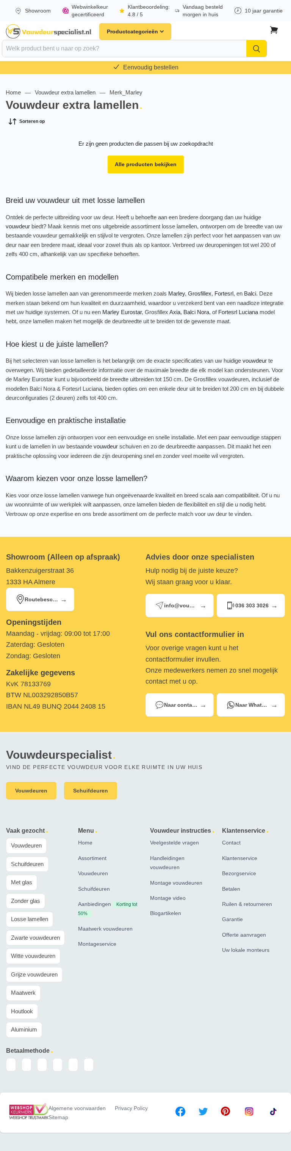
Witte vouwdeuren (33, 956)
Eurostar (131, 312)
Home (13, 92)
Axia (174, 312)
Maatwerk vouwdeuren (105, 929)
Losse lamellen (29, 919)
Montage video (168, 898)
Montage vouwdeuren (176, 883)
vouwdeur (18, 226)
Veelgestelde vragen (174, 843)
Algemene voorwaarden (77, 1108)
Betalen (231, 889)
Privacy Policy (131, 1108)
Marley (176, 293)
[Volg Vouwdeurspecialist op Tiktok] (273, 1113)
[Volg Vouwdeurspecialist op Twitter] (203, 1113)
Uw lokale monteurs (245, 950)
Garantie (232, 919)
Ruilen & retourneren (247, 904)
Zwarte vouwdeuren (35, 937)
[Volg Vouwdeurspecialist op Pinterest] (225, 1113)
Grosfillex (199, 293)
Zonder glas (25, 901)
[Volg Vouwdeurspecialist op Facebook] (180, 1113)
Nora (203, 312)
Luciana (248, 312)
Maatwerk (23, 992)
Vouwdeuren (26, 845)
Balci (250, 293)
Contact (231, 843)
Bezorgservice (239, 873)
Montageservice (97, 944)
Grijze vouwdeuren (34, 974)
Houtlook (22, 1011)
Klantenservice (239, 858)
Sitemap (58, 1117)
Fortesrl (223, 293)
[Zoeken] (256, 48)
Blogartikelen (165, 913)
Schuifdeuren (27, 864)
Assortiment (92, 858)
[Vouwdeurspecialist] (48, 31)
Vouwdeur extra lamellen (65, 92)
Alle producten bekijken (146, 164)
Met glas (21, 882)
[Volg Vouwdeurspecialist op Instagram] (249, 1113)
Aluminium (24, 1029)
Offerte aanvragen (244, 935)
